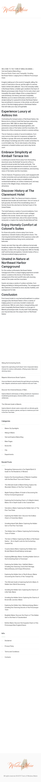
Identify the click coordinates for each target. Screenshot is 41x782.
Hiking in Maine (10, 433)
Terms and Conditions (12, 651)
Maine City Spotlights (12, 428)
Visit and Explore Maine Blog (14, 437)
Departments (9, 454)
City (6, 450)
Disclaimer (8, 640)
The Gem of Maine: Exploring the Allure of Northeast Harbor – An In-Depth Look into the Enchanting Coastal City (22, 541)
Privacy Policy (9, 646)
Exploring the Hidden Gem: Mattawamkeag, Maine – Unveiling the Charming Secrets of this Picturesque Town (22, 607)
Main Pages (9, 441)
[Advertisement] (20, 45)
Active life (8, 446)
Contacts (8, 657)
